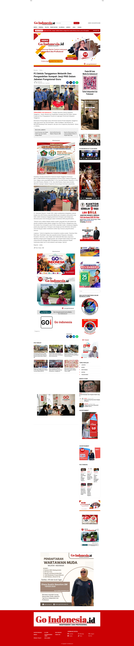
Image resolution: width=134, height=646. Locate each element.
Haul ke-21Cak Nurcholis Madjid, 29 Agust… (92, 400)
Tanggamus (37, 331)
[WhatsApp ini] (77, 82)
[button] (90, 139)
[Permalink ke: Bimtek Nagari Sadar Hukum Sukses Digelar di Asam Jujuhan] (89, 484)
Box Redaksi (58, 632)
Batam (83, 367)
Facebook (71, 633)
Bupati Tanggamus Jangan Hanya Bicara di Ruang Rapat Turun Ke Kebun (71, 355)
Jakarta (83, 364)
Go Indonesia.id (70, 643)
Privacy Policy (37, 638)
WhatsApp (82, 633)
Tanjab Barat (84, 374)
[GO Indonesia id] (45, 23)
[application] (89, 140)
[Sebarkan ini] (67, 82)
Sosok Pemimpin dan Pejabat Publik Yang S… (89, 395)
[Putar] (81, 144)
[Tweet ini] (70, 82)
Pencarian (76, 23)
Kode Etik (57, 634)
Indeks (35, 634)
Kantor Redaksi (38, 632)
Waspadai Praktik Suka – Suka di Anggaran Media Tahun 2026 (70, 370)
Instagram (92, 633)
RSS (91, 635)
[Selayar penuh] (98, 144)
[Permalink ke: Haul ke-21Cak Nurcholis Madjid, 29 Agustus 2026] (89, 469)
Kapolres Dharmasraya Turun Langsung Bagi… (83, 492)
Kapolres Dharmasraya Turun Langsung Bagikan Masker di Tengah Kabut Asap (70, 134)
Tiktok (81, 635)
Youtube (70, 635)
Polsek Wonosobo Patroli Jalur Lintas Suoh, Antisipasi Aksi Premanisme (56, 355)
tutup (31, 0)
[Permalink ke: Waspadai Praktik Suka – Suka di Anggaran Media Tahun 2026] (71, 364)
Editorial (86, 403)
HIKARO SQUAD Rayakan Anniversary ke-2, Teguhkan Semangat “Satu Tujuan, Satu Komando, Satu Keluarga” (72, 30)
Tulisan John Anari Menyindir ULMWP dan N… (91, 406)
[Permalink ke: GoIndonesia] (35, 82)
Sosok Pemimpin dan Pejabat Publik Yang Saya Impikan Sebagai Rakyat (41, 134)
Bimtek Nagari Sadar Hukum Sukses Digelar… (89, 492)
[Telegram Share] (73, 82)
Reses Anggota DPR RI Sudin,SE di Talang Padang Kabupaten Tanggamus (55, 370)
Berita (80, 393)
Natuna (83, 372)
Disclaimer (47, 638)
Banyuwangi (84, 369)
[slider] (89, 144)
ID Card (46, 632)
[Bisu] (96, 144)
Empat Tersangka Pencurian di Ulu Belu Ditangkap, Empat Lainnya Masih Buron (41, 370)
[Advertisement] (26, 23)
